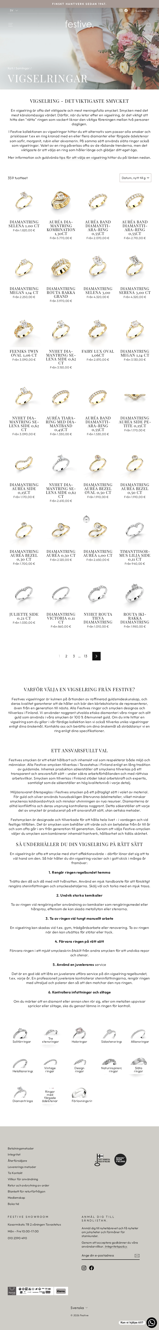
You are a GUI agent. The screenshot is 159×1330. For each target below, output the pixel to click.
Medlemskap (16, 1197)
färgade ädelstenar (133, 136)
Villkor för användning (23, 1179)
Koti (10, 68)
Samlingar (23, 68)
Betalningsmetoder (21, 1148)
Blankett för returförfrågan (26, 1191)
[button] (14, 10)
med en (66, 136)
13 (85, 656)
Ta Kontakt (15, 1173)
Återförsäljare (17, 1161)
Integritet (14, 1154)
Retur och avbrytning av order (28, 1185)
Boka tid (13, 1204)
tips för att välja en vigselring (83, 157)
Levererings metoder (22, 1167)
